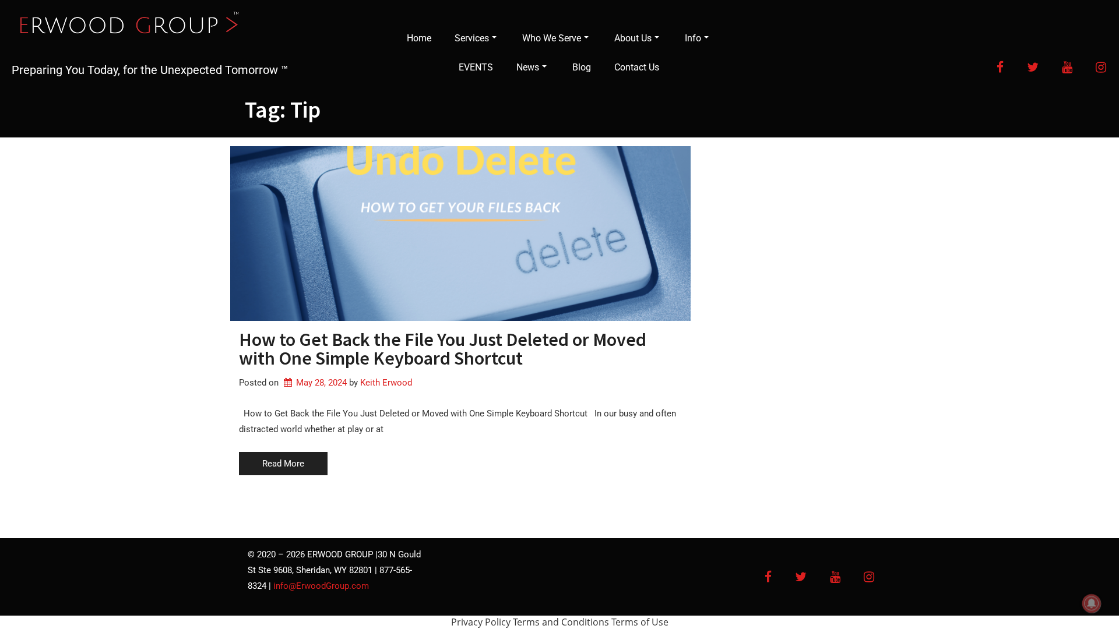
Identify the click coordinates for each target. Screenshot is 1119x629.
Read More (283, 463)
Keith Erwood (386, 382)
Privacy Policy (481, 622)
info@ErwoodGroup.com (321, 586)
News (527, 67)
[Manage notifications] (1091, 603)
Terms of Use (639, 622)
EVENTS (476, 67)
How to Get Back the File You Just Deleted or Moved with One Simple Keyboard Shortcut (442, 349)
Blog (581, 67)
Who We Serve (551, 38)
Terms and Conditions (561, 622)
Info (693, 38)
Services (472, 38)
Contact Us (636, 67)
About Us (633, 38)
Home (419, 38)
